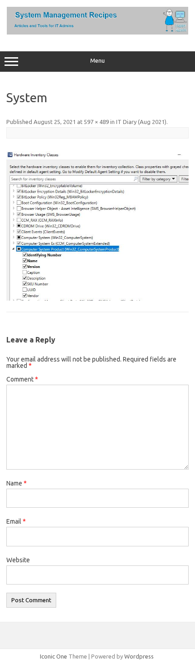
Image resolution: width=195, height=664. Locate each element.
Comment (22, 379)
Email (16, 521)
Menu (97, 60)
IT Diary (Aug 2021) (141, 122)
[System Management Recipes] (97, 32)
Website (18, 560)
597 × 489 (96, 122)
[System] (97, 226)
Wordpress (139, 656)
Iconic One (53, 656)
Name (16, 483)
